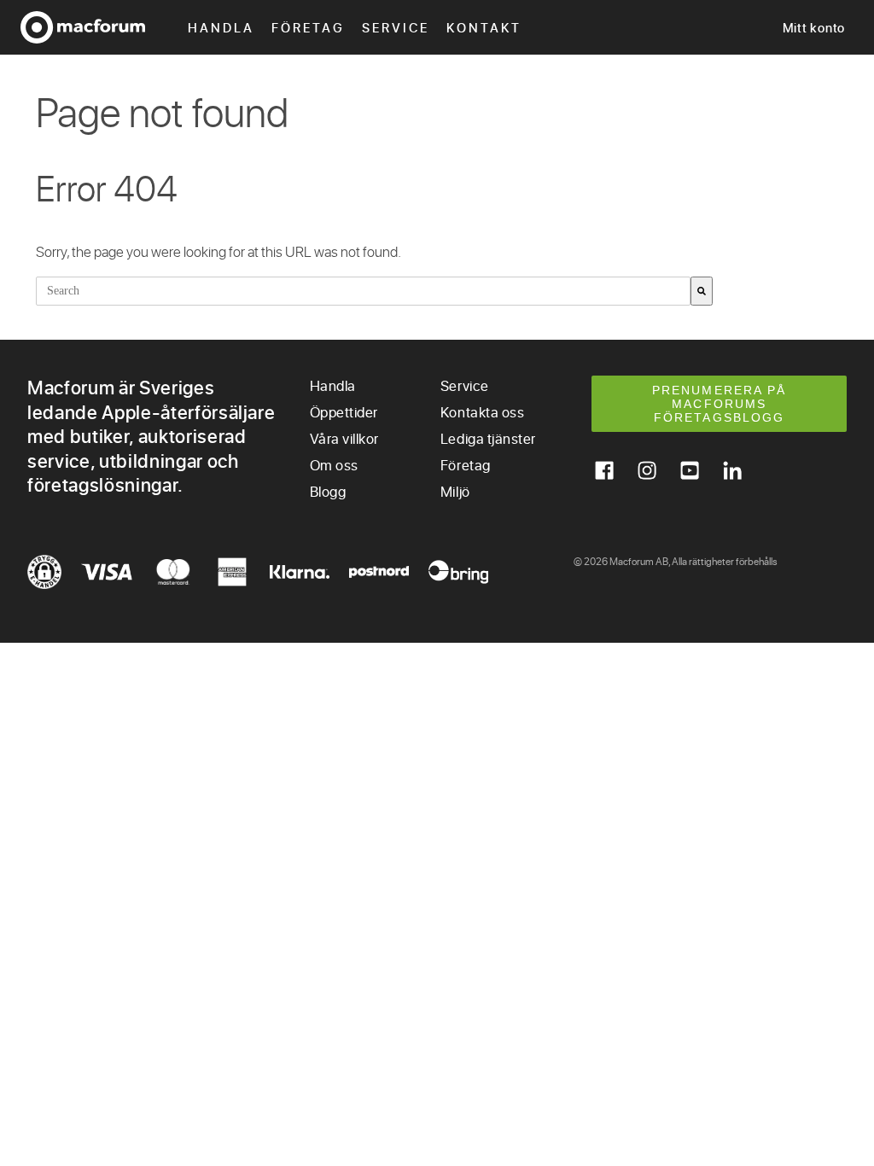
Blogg (328, 491)
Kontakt (483, 27)
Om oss (334, 465)
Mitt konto (814, 27)
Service (395, 27)
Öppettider (344, 412)
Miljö (455, 491)
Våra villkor (344, 438)
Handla (221, 27)
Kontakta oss (482, 412)
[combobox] (363, 291)
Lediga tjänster (488, 438)
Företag (308, 27)
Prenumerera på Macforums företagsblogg (719, 403)
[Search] (701, 291)
